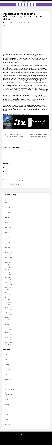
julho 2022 (7, 317)
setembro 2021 (8, 342)
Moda (23, 114)
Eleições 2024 (8, 379)
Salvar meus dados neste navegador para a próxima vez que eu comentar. (22, 180)
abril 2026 (7, 210)
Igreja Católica (8, 392)
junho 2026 (7, 205)
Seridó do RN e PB (9, 422)
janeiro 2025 (7, 247)
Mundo (6, 399)
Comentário (6, 163)
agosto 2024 (8, 260)
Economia (7, 377)
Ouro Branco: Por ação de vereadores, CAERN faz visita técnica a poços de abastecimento (14, 136)
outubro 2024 (8, 255)
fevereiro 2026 (8, 215)
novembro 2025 (8, 222)
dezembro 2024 (8, 250)
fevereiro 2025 (8, 245)
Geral (10, 114)
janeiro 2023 (7, 304)
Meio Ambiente (8, 394)
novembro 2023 (8, 279)
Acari (6, 354)
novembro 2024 (8, 252)
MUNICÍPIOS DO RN (9, 402)
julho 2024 (7, 262)
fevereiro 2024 (8, 274)
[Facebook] (20, 4)
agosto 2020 (8, 344)
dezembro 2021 (8, 334)
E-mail (5, 171)
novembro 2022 (8, 309)
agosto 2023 (8, 287)
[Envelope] (35, 4)
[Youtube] (26, 4)
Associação (18, 114)
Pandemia (7, 407)
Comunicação (8, 367)
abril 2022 (7, 324)
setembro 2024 (8, 257)
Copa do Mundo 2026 (10, 372)
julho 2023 (7, 289)
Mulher (6, 397)
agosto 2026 (8, 200)
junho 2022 (7, 319)
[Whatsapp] (32, 4)
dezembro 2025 (8, 220)
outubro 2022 (8, 312)
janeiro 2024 (7, 277)
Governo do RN (8, 387)
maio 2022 (7, 322)
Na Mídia (7, 404)
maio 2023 (7, 294)
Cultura (6, 374)
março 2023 (7, 299)
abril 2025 (7, 240)
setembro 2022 (8, 314)
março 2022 (7, 327)
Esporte (6, 382)
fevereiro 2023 (8, 302)
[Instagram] (17, 4)
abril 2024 (7, 269)
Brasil (6, 359)
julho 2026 (7, 202)
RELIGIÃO (7, 414)
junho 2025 (7, 235)
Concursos (7, 369)
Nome (5, 167)
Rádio (6, 412)
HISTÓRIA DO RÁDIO (9, 389)
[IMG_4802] (26, 122)
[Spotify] (29, 4)
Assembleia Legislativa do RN (11, 357)
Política (6, 409)
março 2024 (7, 272)
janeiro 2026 (7, 217)
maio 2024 (7, 267)
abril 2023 (7, 297)
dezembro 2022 (8, 307)
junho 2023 (7, 292)
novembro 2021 (8, 337)
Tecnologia (7, 424)
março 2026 (7, 212)
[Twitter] (23, 4)
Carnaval (7, 364)
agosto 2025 (8, 230)
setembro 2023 (8, 284)
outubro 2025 (8, 225)
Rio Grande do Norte (9, 417)
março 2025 (7, 242)
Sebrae (27, 114)
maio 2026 (7, 207)
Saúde (6, 419)
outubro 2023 (8, 282)
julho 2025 (7, 232)
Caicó (6, 362)
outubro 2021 (8, 339)
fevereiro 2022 (8, 329)
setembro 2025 (8, 227)
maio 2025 (7, 237)
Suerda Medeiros (28, 22)
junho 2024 (7, 265)
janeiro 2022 (7, 332)
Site (4, 176)
